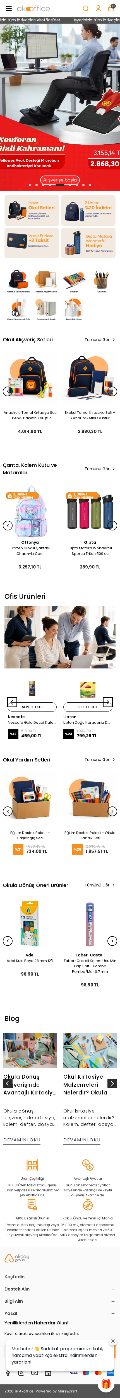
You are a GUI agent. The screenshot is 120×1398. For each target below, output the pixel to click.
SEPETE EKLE (32, 707)
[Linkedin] (48, 1372)
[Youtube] (34, 1372)
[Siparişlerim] (98, 8)
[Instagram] (21, 1372)
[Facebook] (7, 1372)
